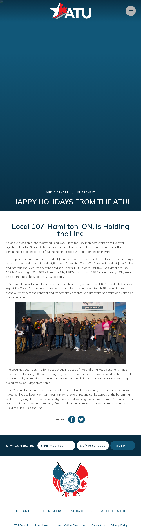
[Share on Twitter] (81, 419)
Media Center (57, 192)
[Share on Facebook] (71, 419)
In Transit (86, 192)
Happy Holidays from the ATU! (70, 201)
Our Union (24, 511)
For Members (51, 511)
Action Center (113, 511)
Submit (122, 445)
